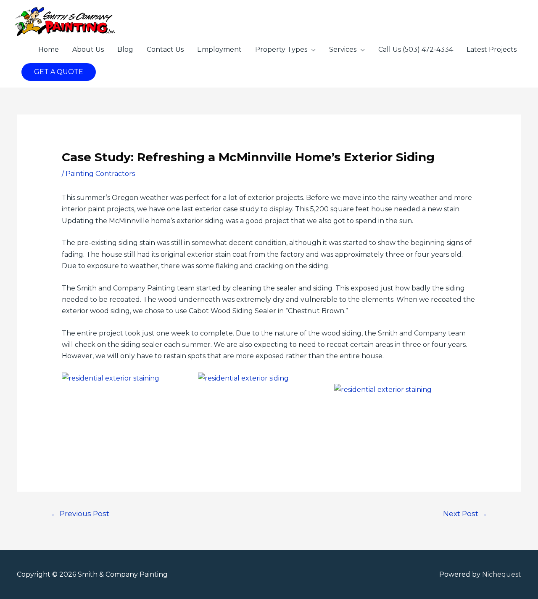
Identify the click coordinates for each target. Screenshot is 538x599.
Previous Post (80, 513)
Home (48, 49)
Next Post (465, 513)
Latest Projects (492, 49)
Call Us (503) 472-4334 (415, 49)
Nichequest (501, 574)
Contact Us (165, 49)
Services (342, 49)
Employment (219, 49)
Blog (125, 49)
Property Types (281, 49)
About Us (88, 49)
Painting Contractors (100, 174)
